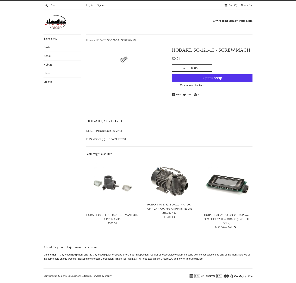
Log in (89, 5)
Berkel (47, 55)
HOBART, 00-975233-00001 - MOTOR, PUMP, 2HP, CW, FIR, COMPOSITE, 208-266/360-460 (169, 208)
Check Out (246, 5)
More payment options (192, 85)
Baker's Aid (50, 38)
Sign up (101, 5)
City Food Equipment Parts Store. (76, 276)
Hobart (48, 64)
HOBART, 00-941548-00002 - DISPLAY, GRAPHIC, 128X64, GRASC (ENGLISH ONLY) (226, 219)
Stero (47, 73)
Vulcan (48, 81)
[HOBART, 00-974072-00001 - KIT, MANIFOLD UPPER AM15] (112, 185)
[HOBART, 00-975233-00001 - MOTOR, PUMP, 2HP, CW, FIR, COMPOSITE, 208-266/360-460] (169, 180)
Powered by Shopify (102, 276)
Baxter (47, 47)
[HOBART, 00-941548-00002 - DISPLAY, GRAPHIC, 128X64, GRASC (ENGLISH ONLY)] (226, 185)
